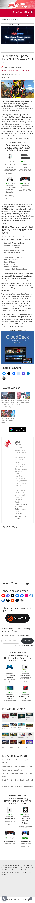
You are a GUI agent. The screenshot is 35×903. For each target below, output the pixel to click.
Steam (27, 106)
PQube (4, 310)
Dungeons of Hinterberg (13, 245)
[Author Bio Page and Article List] (8, 444)
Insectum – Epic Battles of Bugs (15, 269)
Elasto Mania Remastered (13, 257)
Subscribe (27, 641)
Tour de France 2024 (11, 248)
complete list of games (17, 321)
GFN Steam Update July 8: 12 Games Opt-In (7, 420)
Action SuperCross (11, 259)
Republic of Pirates (11, 267)
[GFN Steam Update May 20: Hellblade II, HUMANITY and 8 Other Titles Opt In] (8, 395)
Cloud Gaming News (7, 70)
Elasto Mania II (9, 255)
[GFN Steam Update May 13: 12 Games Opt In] (23, 395)
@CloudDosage (20, 509)
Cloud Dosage (9, 67)
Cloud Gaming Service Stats (11, 770)
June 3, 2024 (19, 67)
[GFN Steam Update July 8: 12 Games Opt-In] (8, 413)
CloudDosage (19, 514)
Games (17, 70)
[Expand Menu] (2, 12)
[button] (4, 898)
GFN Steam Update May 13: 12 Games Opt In (23, 403)
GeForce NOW (24, 70)
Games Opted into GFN (14, 74)
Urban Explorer (9, 264)
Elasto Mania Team (22, 294)
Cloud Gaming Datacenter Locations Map (16, 766)
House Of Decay (10, 262)
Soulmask (7, 243)
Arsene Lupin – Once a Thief (14, 250)
